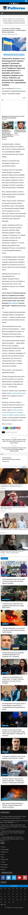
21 (5, 899)
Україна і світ (5, 623)
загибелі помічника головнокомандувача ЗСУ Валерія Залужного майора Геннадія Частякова (13, 412)
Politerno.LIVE (4, 859)
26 (25, 899)
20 (1, 899)
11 (21, 894)
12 (25, 894)
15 (9, 896)
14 (5, 896)
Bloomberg (17, 88)
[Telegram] (4, 427)
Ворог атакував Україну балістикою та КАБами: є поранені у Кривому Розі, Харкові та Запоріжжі (12, 805)
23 (13, 899)
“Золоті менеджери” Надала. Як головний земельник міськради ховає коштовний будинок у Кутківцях (13, 581)
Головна (3, 847)
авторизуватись (5, 461)
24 (17, 899)
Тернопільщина (5, 575)
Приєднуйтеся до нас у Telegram (14, 54)
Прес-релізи (4, 867)
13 (1, 896)
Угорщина (7, 432)
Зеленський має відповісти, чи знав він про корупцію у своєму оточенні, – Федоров (13, 757)
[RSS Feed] (19, 427)
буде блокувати (14, 303)
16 (13, 896)
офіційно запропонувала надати (16, 393)
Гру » (5, 904)
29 (9, 902)
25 (21, 899)
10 (17, 894)
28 (5, 902)
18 (21, 896)
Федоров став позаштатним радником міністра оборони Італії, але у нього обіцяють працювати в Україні (12, 832)
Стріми (3, 862)
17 (17, 896)
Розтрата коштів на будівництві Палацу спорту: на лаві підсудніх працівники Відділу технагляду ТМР (14, 449)
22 (9, 899)
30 (13, 902)
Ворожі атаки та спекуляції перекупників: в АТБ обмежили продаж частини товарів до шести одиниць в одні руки (13, 826)
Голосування (4, 864)
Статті (2, 854)
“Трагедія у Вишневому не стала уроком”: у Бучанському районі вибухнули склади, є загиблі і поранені (13, 630)
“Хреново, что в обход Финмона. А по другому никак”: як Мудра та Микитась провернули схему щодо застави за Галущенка (13, 680)
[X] (6, 427)
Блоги (2, 857)
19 (25, 896)
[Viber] (12, 427)
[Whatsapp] (9, 427)
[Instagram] (17, 427)
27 (1, 902)
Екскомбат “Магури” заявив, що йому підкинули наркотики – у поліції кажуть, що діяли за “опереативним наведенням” (13, 780)
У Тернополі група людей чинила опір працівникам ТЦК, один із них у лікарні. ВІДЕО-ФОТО (13, 605)
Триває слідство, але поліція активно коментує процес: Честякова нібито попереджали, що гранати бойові (14, 441)
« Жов (1, 904)
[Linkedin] (14, 427)
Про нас (3, 869)
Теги (3, 432)
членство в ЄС (14, 432)
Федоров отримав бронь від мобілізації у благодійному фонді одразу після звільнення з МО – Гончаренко (13, 654)
